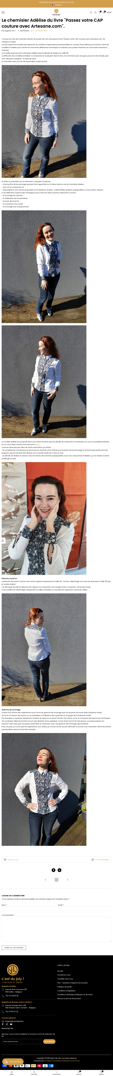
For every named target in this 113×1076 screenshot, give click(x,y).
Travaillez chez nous (65, 979)
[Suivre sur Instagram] (7, 1024)
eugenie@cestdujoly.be (14, 1021)
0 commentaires (40, 31)
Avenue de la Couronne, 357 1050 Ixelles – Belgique (16, 990)
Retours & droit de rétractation (69, 998)
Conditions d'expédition (66, 991)
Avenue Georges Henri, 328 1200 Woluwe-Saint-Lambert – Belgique (20, 1006)
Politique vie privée (64, 987)
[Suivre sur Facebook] (3, 1024)
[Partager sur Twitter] (59, 870)
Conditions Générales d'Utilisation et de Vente (75, 995)
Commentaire (8, 915)
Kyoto (38, 444)
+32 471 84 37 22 (11, 1011)
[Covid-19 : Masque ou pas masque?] (45, 880)
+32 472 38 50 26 (11, 996)
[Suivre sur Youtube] (11, 1024)
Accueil (60, 971)
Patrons (11, 859)
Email (61, 905)
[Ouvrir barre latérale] (3, 541)
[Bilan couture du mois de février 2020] (67, 880)
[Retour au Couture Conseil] (56, 880)
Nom (4, 905)
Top (16, 859)
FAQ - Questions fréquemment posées (72, 983)
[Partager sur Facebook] (53, 870)
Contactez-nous (63, 975)
